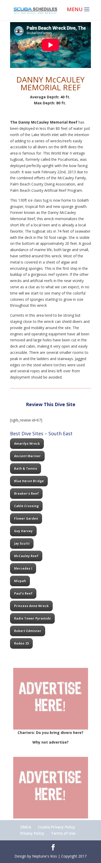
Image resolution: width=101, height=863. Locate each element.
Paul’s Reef (23, 593)
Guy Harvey (23, 531)
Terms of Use (63, 833)
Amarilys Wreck (27, 443)
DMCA (25, 826)
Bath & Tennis (25, 468)
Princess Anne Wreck (31, 606)
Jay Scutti (22, 543)
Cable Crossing (26, 506)
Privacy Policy (32, 833)
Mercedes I (23, 568)
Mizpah (20, 581)
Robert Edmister (27, 631)
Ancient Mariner (27, 456)
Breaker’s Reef (26, 493)
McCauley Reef (26, 556)
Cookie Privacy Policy (56, 826)
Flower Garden (26, 518)
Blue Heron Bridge (29, 481)
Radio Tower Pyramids (32, 618)
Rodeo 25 (21, 643)
